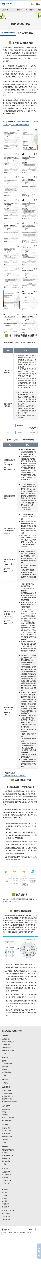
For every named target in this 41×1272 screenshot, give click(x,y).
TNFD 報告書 (6, 1219)
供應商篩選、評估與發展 (9, 1102)
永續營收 (5, 1083)
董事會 (4, 1061)
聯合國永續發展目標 (8, 1042)
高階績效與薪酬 (7, 1064)
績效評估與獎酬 (7, 1136)
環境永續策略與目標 (8, 1150)
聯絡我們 (4, 1201)
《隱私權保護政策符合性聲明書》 (14, 775)
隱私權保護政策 (8, 32)
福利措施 (5, 1139)
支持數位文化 (6, 1183)
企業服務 (10, 1233)
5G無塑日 (5, 1177)
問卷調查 (4, 1195)
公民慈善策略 (6, 1172)
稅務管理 (5, 1069)
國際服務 (16, 1233)
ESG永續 (6, 1030)
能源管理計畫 (6, 1158)
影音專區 (4, 1198)
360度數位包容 (6, 1180)
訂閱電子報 (5, 1204)
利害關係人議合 (7, 1047)
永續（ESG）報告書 (8, 1211)
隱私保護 (5, 1115)
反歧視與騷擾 (6, 1133)
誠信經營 (5, 1066)
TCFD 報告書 (6, 1216)
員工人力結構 (6, 1128)
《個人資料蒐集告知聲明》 (20, 124)
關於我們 (29, 1233)
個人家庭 (3, 1233)
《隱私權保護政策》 (22, 121)
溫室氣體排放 (6, 1161)
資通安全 (5, 1112)
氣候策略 (5, 1153)
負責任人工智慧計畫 (8, 1118)
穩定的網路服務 (7, 1120)
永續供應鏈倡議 (7, 1093)
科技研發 (22, 1233)
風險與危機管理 (7, 1072)
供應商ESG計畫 (7, 1099)
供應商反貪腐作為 (7, 1096)
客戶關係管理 (6, 1109)
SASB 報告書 (6, 1213)
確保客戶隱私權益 (25, 32)
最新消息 (4, 1193)
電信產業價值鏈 (7, 1090)
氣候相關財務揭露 (7, 1155)
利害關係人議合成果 (8, 1050)
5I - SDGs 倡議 (6, 1175)
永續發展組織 (6, 1045)
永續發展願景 (6, 1039)
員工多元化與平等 (7, 1131)
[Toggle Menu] (39, 32)
